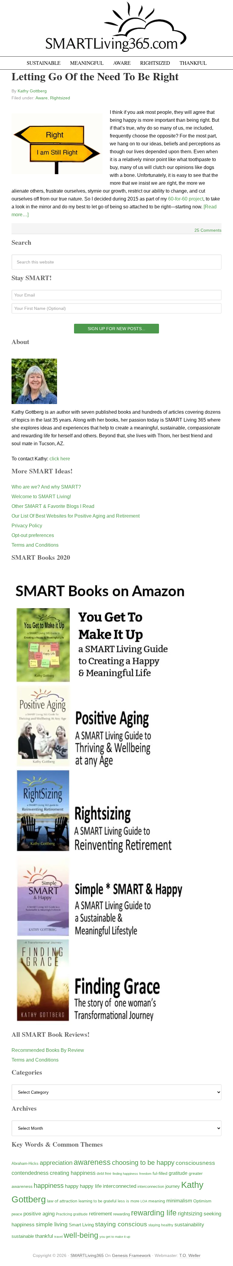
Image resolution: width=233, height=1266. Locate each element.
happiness (49, 1185)
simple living (52, 1224)
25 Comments (207, 230)
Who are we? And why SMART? (46, 486)
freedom (145, 1173)
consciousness (195, 1163)
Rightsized (60, 97)
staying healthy (160, 1225)
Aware (41, 97)
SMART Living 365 (116, 31)
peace (17, 1214)
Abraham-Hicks (25, 1163)
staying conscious (121, 1224)
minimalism (179, 1201)
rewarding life (154, 1212)
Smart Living (81, 1224)
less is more (128, 1201)
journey (172, 1186)
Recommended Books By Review (48, 1050)
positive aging (39, 1214)
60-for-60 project (185, 198)
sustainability (189, 1225)
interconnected (119, 1186)
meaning (156, 1200)
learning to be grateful (97, 1201)
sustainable (23, 1236)
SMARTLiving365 (87, 1255)
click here (59, 458)
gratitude (178, 1173)
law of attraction (62, 1200)
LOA (143, 1201)
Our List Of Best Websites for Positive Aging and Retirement (76, 516)
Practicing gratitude (72, 1214)
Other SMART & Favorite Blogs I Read (53, 506)
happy (72, 1186)
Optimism (202, 1200)
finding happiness (125, 1173)
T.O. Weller (190, 1255)
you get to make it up (115, 1236)
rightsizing (190, 1213)
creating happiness (73, 1173)
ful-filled (160, 1173)
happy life (91, 1186)
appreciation (56, 1162)
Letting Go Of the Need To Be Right (95, 76)
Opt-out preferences (33, 535)
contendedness (30, 1173)
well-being (81, 1235)
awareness (92, 1162)
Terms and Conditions (35, 545)
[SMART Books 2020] (100, 1022)
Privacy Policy (27, 525)
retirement (100, 1214)
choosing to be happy (143, 1162)
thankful (44, 1236)
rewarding (121, 1214)
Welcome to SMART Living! (41, 496)
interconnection (150, 1186)
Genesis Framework (131, 1255)
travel (58, 1236)
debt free (104, 1174)
